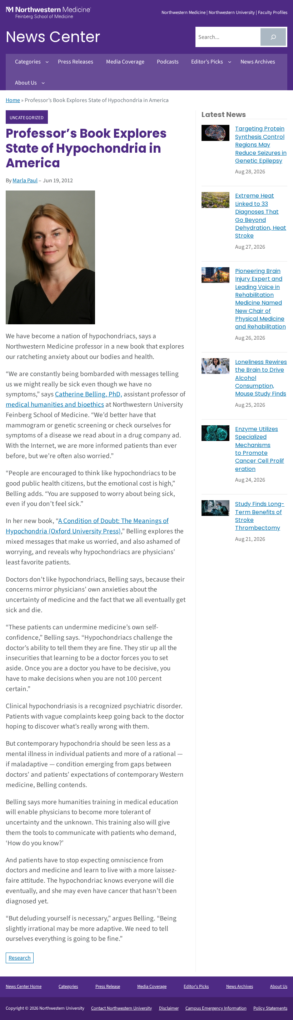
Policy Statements (270, 1008)
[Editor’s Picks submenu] (230, 62)
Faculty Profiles (272, 12)
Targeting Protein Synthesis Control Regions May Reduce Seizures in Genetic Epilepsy (261, 145)
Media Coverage (152, 986)
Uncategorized (27, 117)
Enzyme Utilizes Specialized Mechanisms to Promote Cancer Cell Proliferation (259, 449)
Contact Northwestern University (121, 1008)
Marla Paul (25, 180)
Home (13, 100)
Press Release (107, 986)
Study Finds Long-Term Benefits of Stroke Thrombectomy (259, 516)
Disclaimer (169, 1008)
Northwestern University (232, 12)
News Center (53, 36)
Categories (68, 986)
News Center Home (23, 986)
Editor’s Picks (196, 986)
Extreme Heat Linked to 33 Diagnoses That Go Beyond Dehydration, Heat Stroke (260, 216)
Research (20, 958)
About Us (278, 986)
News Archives (239, 986)
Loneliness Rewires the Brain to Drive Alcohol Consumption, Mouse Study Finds (261, 378)
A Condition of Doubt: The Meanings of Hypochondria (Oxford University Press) (87, 526)
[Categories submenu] (47, 62)
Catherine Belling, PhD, (88, 394)
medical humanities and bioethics (55, 405)
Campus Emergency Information (216, 1008)
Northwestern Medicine (183, 12)
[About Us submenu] (43, 83)
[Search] (273, 37)
